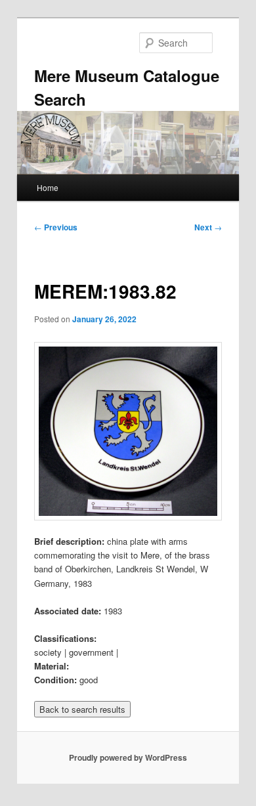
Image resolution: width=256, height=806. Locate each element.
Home (47, 187)
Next (208, 227)
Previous (55, 227)
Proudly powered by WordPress (128, 757)
